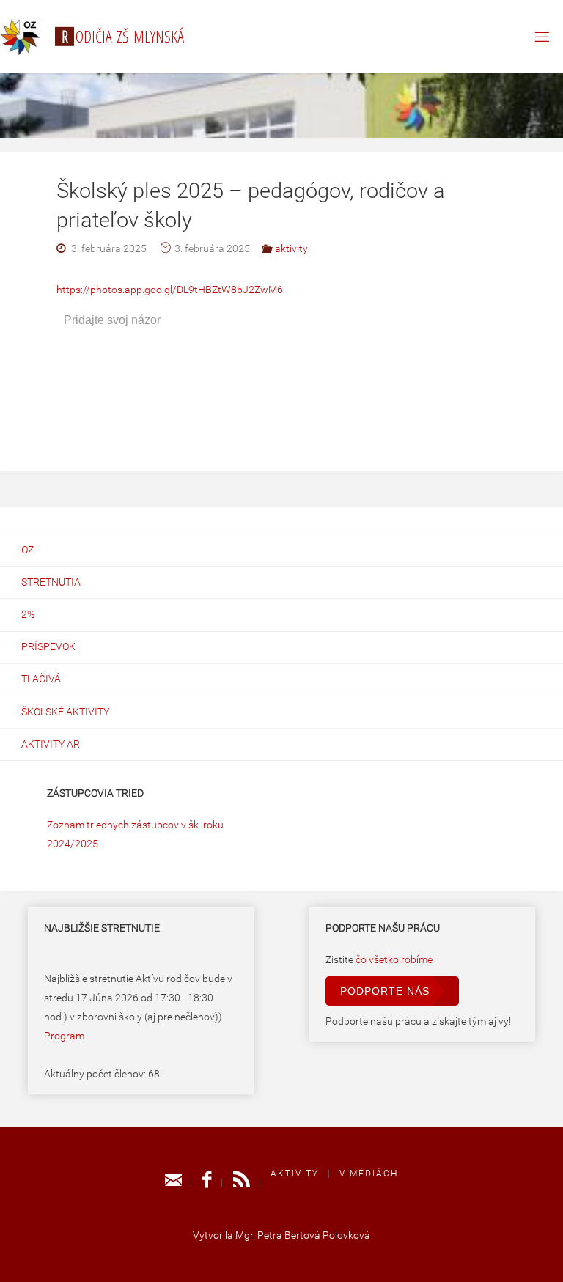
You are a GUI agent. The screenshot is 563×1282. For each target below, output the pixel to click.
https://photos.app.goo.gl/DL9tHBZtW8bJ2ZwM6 (169, 290)
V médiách (368, 1173)
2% (27, 614)
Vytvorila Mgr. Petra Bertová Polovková (281, 1235)
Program (64, 1036)
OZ (27, 550)
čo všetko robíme (394, 960)
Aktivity (295, 1173)
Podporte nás (385, 991)
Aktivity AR (50, 744)
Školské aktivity (65, 712)
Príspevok (48, 647)
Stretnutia (51, 582)
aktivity (291, 249)
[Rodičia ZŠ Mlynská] (22, 36)
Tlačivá (41, 679)
